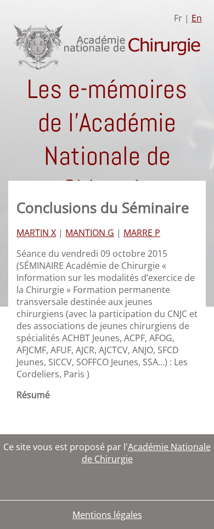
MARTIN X (36, 233)
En (197, 18)
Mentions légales (107, 515)
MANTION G (89, 233)
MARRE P (141, 233)
